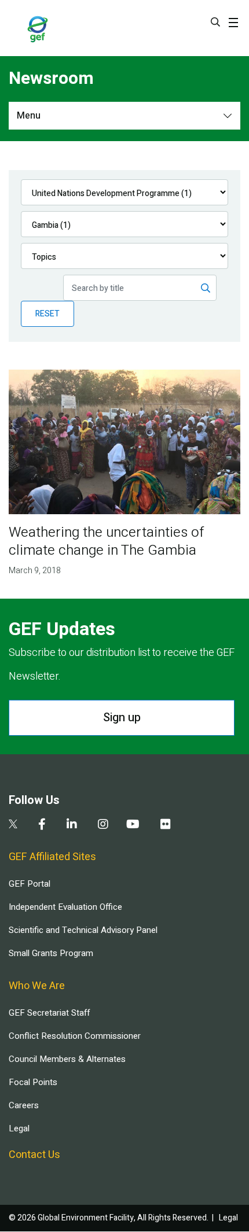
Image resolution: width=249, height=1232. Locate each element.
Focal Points (33, 1082)
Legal (19, 1128)
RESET (47, 314)
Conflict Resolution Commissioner (75, 1036)
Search (215, 22)
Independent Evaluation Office (65, 907)
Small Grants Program (51, 953)
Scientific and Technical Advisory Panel (83, 930)
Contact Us (34, 1155)
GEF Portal (29, 883)
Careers (24, 1105)
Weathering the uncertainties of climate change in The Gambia (106, 541)
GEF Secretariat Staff (49, 1012)
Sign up (122, 717)
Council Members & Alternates (67, 1059)
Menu (29, 116)
